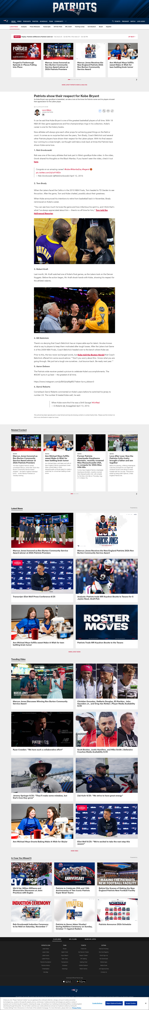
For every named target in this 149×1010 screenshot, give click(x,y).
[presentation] (137, 80)
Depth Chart (64, 952)
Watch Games (83, 968)
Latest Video (45, 952)
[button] (69, 79)
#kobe (67, 169)
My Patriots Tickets (83, 952)
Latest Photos (45, 958)
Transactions (64, 962)
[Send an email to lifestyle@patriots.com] (43, 114)
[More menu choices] (65, 21)
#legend (85, 169)
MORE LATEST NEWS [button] (74, 651)
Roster (64, 948)
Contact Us (104, 972)
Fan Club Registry (104, 952)
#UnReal (96, 402)
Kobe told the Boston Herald (91, 354)
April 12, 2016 (76, 175)
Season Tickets (83, 955)
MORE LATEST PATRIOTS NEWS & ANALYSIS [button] (74, 84)
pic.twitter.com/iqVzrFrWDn (48, 172)
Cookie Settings (97, 1003)
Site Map (45, 972)
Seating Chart (83, 962)
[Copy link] (112, 111)
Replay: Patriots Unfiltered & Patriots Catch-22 (37, 37)
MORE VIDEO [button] (74, 850)
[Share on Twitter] (104, 112)
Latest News (45, 948)
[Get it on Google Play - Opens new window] (81, 982)
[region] (74, 1003)
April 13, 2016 (82, 406)
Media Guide (103, 965)
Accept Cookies (131, 1003)
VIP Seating (83, 958)
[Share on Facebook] (100, 112)
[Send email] (108, 112)
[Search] (113, 21)
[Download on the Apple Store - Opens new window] (67, 981)
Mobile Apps (103, 962)
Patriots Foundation (45, 962)
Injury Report (64, 955)
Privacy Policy (76, 1008)
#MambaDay (76, 169)
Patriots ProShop (103, 948)
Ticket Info (83, 948)
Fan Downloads (104, 958)
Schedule (64, 965)
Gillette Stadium (83, 965)
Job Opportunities (104, 968)
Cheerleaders (45, 968)
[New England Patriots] (74, 990)
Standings (65, 968)
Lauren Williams (46, 110)
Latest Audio (45, 955)
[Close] (146, 1003)
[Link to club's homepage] (5, 21)
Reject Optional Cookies (114, 1003)
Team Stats (65, 958)
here (36, 161)
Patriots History (45, 965)
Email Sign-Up (104, 955)
